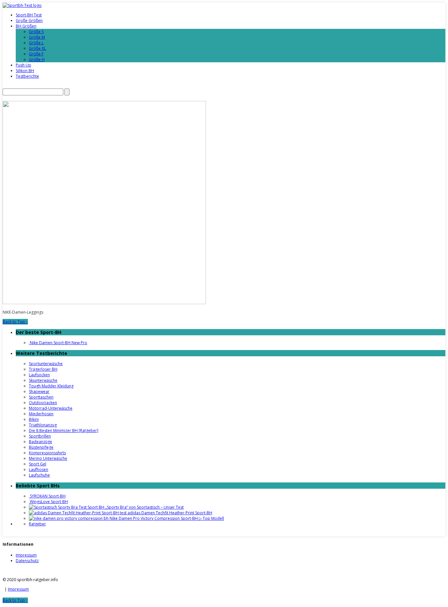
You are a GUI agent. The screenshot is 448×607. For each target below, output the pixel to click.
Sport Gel (37, 464)
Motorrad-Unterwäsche (50, 408)
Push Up (23, 65)
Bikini (34, 419)
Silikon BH (25, 70)
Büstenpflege (41, 447)
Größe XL (37, 48)
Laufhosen (38, 469)
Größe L (36, 43)
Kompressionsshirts (47, 453)
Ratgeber (37, 524)
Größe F (36, 54)
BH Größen (26, 26)
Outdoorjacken (43, 402)
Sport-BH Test (29, 15)
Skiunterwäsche (43, 380)
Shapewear (39, 391)
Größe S (36, 31)
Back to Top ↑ (15, 321)
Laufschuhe (39, 475)
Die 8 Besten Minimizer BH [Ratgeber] (63, 430)
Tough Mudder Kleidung (51, 386)
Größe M (37, 37)
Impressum (26, 555)
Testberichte (27, 76)
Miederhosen (41, 414)
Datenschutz (27, 560)
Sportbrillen (40, 436)
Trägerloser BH (43, 369)
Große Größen (29, 20)
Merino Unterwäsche (48, 458)
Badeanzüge (40, 441)
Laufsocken (39, 375)
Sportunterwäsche (46, 363)
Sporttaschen (41, 397)
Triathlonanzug (43, 425)
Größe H (37, 59)
